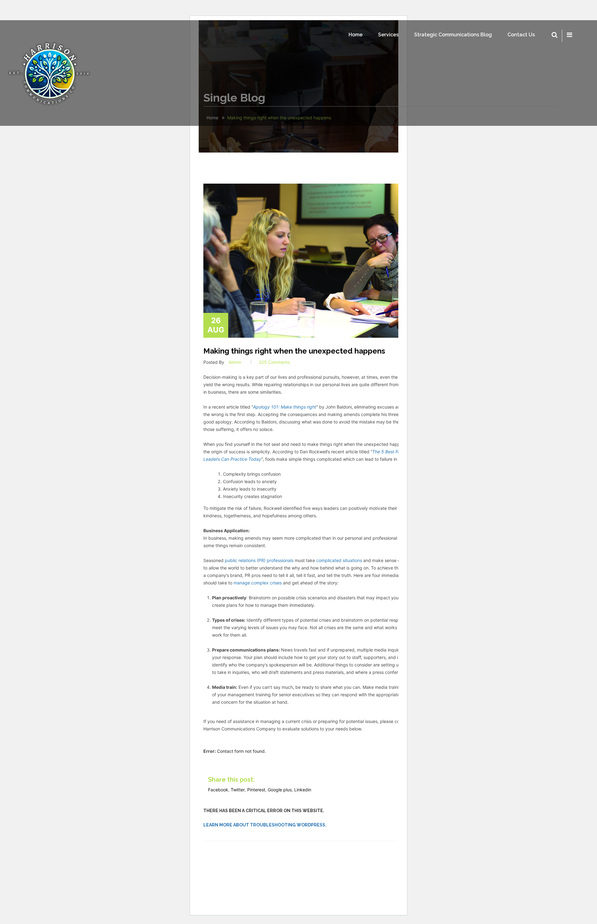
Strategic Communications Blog (453, 35)
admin (235, 362)
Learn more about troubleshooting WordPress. (264, 824)
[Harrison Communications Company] (50, 73)
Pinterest (256, 789)
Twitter (238, 789)
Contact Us (521, 35)
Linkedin (302, 789)
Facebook (218, 789)
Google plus (280, 789)
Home (356, 35)
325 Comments (274, 362)
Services (388, 35)
